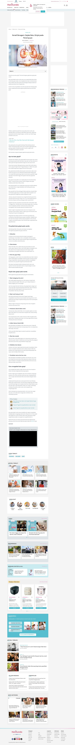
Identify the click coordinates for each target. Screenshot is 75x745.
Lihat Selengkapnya (58, 141)
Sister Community (62, 121)
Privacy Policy (56, 737)
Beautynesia (63, 737)
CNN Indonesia (63, 734)
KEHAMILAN (9, 7)
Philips (10, 598)
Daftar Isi (11, 71)
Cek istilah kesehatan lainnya (58, 299)
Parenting (30, 735)
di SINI (32, 421)
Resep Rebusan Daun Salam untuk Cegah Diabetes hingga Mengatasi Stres (24, 401)
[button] (46, 506)
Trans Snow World (50, 740)
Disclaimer (56, 735)
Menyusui (30, 734)
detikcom (62, 732)
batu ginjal (18, 456)
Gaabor (23, 598)
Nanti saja (37, 11)
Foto (39, 732)
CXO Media (63, 740)
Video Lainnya (44, 518)
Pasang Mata (49, 734)
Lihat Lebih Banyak (43, 543)
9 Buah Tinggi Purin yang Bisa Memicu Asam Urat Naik (23, 408)
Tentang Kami (56, 732)
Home (10, 29)
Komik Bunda (17, 10)
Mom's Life (15, 29)
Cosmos (37, 598)
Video (27, 10)
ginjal (23, 456)
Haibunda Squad (55, 121)
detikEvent (49, 737)
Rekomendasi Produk (41, 737)
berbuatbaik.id (49, 732)
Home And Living (21, 29)
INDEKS (49, 7)
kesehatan (11, 456)
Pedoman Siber (57, 734)
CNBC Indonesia (63, 735)
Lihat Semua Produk (43, 581)
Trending (23, 10)
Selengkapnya (44, 566)
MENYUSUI (16, 7)
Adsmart (48, 735)
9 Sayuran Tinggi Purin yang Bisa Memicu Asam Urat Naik (24, 405)
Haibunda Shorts (10, 10)
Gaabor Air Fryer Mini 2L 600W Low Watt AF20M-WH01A (27, 600)
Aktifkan (43, 11)
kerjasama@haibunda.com (55, 1)
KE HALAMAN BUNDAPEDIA (27, 634)
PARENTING (21, 7)
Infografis (39, 735)
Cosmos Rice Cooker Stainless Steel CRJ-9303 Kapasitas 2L (40, 600)
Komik (29, 740)
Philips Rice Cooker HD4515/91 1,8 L (12, 600)
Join (65, 117)
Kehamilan (30, 732)
